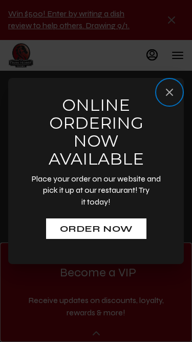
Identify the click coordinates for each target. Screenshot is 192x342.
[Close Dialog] (169, 92)
